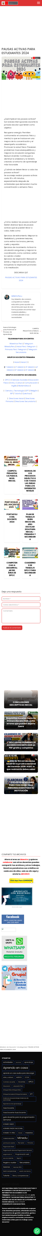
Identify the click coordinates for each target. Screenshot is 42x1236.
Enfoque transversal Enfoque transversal (15, 1094)
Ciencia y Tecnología (14, 390)
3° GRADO (29, 367)
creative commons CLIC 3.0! (20, 1195)
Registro (19, 1158)
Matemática (24, 385)
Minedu (22, 1138)
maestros (29, 1133)
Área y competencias (20, 1176)
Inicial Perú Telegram (26, 346)
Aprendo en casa (15, 1068)
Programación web (22, 1154)
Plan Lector (21, 1143)
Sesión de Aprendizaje (9, 1171)
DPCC (7, 380)
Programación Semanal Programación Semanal (17, 1150)
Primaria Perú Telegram (16, 349)
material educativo (8, 1138)
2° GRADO (19, 367)
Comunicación (31, 383)
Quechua (27, 393)
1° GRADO (9, 367)
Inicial (16, 362)
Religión (33, 390)
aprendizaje (28, 1062)
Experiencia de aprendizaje (12, 1104)
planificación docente (9, 1143)
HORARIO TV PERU (9, 1133)
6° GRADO (29, 370)
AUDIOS (19, 1077)
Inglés (14, 385)
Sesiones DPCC (17, 1167)
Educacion (6, 1086)
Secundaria (24, 1162)
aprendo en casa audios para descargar (18, 1073)
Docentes (21, 1082)
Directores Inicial (16, 398)
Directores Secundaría (25, 401)
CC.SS (27, 1077)
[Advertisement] (21, 22)
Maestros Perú (16, 343)
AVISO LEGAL (19, 1202)
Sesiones (6, 1167)
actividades (8, 1062)
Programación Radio (8, 1146)
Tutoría (17, 393)
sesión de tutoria (25, 1171)
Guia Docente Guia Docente (14, 1112)
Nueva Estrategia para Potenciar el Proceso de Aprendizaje (9, 330)
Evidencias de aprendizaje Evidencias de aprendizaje (15, 1099)
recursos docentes (8, 1158)
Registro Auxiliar (9, 1162)
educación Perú (18, 1086)
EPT (27, 390)
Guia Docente (8, 1108)
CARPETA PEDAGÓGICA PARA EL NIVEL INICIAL (31, 330)
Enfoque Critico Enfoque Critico (12, 1090)
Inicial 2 (24, 362)
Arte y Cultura (16, 383)
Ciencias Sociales (19, 380)
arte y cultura (8, 1077)
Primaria (30, 1143)
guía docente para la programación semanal (18, 1118)
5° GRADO (19, 370)
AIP (11, 393)
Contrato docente (9, 1082)
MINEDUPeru (16, 296)
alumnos (18, 1062)
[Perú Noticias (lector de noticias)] (9, 931)
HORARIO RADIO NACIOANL (13, 1128)
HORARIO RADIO (8, 1124)
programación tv (7, 1154)
